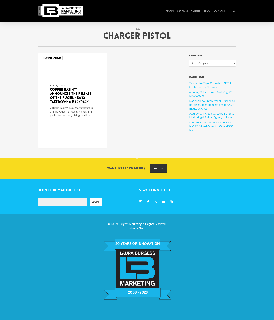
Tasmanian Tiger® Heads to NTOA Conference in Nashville (210, 85)
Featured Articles (52, 58)
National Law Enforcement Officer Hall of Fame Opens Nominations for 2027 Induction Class (212, 104)
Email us (158, 168)
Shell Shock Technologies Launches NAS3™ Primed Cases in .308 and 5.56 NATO (211, 126)
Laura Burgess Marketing (126, 224)
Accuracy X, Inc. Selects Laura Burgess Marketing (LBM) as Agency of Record (211, 115)
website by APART (137, 228)
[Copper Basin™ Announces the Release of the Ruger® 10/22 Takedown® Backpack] (72, 100)
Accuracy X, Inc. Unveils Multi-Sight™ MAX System (210, 94)
